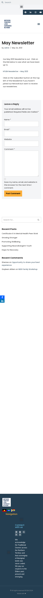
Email (7, 129)
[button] (22, 7)
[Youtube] (40, 12)
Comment (9, 149)
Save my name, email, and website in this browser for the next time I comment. (20, 185)
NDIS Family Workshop (28, 269)
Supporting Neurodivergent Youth (17, 245)
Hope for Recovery (10, 250)
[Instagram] (35, 12)
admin (6, 48)
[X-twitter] (23, 532)
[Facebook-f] (25, 12)
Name (7, 119)
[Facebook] (2, 297)
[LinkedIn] (2, 301)
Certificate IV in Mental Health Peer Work (20, 233)
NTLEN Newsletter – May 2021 (15, 71)
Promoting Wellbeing (11, 241)
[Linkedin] (30, 12)
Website (8, 139)
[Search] (38, 220)
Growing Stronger (9, 237)
